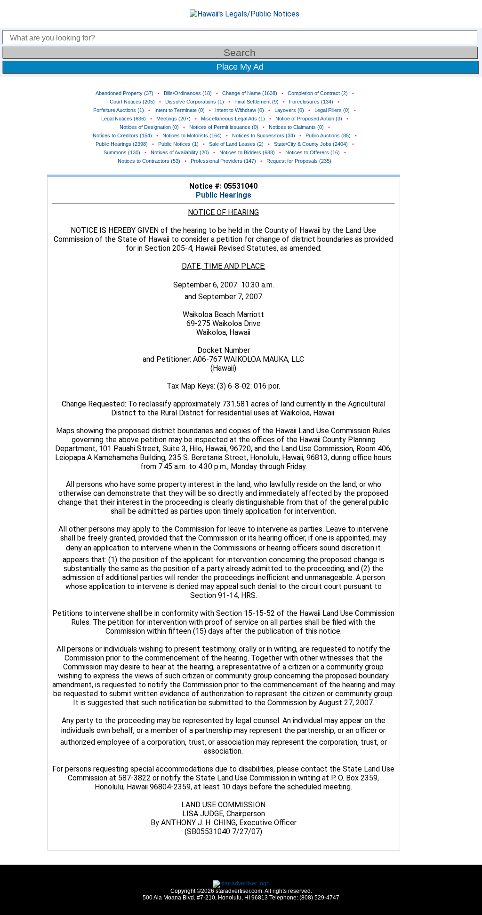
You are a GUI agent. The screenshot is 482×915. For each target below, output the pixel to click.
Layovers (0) (289, 110)
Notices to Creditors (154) (122, 135)
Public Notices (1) (178, 144)
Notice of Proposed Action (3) (308, 118)
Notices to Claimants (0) (296, 127)
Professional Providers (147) (223, 161)
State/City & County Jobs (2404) (311, 144)
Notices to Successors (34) (263, 135)
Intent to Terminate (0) (179, 110)
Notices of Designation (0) (149, 127)
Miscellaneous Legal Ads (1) (233, 118)
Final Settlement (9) (256, 101)
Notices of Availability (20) (180, 152)
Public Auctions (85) (328, 135)
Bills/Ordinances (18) (188, 93)
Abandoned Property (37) (124, 93)
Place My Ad (240, 67)
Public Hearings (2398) (122, 144)
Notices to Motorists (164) (192, 135)
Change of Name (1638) (249, 93)
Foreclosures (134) (311, 101)
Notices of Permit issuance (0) (223, 127)
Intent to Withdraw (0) (239, 110)
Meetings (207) (173, 118)
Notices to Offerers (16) (312, 152)
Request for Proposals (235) (298, 161)
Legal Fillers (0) (332, 110)
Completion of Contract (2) (318, 93)
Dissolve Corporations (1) (194, 101)
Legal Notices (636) (123, 118)
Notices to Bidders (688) (247, 152)
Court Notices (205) (132, 101)
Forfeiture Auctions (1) (118, 110)
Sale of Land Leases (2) (236, 144)
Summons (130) (122, 152)
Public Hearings (223, 195)
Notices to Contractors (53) (149, 161)
